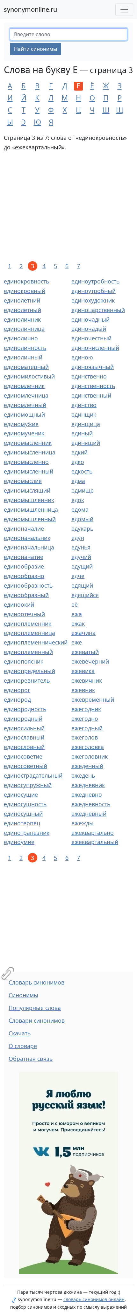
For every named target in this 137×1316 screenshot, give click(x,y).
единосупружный (28, 785)
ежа (76, 614)
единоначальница (29, 547)
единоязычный (92, 367)
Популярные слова (35, 1008)
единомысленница (29, 452)
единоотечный (24, 614)
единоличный (23, 357)
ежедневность (90, 804)
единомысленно (26, 462)
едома (80, 509)
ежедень (83, 775)
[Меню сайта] (124, 9)
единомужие (21, 424)
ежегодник (86, 709)
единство (84, 405)
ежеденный (87, 766)
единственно (89, 376)
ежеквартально (92, 832)
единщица (85, 424)
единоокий (19, 604)
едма (78, 481)
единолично (21, 338)
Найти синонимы (35, 48)
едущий (82, 566)
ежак (78, 623)
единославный (24, 737)
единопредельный (29, 671)
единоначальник (27, 538)
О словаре (23, 1046)
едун (77, 538)
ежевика (83, 671)
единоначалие (24, 528)
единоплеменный (28, 652)
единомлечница (26, 395)
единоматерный (26, 367)
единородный (23, 718)
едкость (81, 471)
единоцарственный (98, 310)
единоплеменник (27, 623)
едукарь (82, 528)
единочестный (91, 338)
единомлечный (25, 405)
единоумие (19, 842)
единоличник (22, 319)
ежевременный (92, 699)
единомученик (24, 433)
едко (77, 462)
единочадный (90, 319)
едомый (82, 519)
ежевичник (86, 680)
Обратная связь (31, 1058)
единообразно (24, 576)
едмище (82, 490)
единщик (83, 414)
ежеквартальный (94, 842)
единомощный (24, 414)
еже (76, 642)
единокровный (24, 291)
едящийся (85, 595)
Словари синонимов (37, 1020)
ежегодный (87, 728)
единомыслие (23, 481)
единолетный (22, 310)
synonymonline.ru (30, 9)
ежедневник (88, 785)
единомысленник (28, 443)
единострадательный (33, 775)
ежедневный (88, 813)
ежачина (83, 633)
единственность (93, 386)
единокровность (26, 281)
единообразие (24, 566)
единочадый (88, 328)
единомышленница (31, 509)
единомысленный (28, 471)
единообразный (26, 595)
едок (77, 500)
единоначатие (23, 557)
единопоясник (23, 661)
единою (82, 357)
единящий (85, 443)
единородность (25, 709)
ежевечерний (90, 661)
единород (17, 699)
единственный (91, 395)
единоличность (25, 347)
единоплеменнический (36, 642)
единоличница (24, 328)
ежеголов (84, 737)
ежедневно (86, 794)
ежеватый (85, 652)
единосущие (21, 794)
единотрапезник (26, 832)
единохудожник (93, 300)
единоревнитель (27, 680)
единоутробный (93, 291)
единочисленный (95, 347)
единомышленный (30, 519)
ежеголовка (87, 747)
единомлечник (24, 386)
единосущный (23, 813)
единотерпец (22, 823)
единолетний (22, 300)
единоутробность (95, 281)
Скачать (20, 1033)
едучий (81, 557)
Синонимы (23, 995)
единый (82, 433)
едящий (82, 585)
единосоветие (23, 756)
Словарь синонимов (36, 982)
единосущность (25, 804)
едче (77, 576)
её (74, 604)
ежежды (82, 823)
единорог (17, 690)
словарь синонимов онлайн (94, 1299)
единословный (24, 747)
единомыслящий (27, 490)
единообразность (28, 585)
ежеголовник (89, 756)
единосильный (24, 728)
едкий (79, 452)
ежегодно (84, 718)
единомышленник (29, 500)
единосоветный (25, 766)
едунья (80, 547)
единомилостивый (29, 376)
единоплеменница (29, 633)
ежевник (83, 690)
